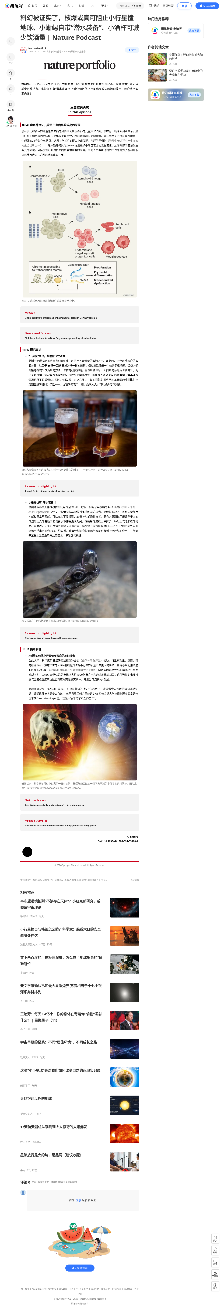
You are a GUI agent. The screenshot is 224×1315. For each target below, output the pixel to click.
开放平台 (73, 1288)
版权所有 (84, 1303)
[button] (194, 30)
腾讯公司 (75, 1303)
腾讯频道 (128, 1288)
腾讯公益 (105, 1288)
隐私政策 (63, 1288)
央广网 (24, 1001)
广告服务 (84, 1288)
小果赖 (24, 972)
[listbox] (79, 1031)
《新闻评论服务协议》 (67, 1182)
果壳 (22, 1170)
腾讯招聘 (95, 1288)
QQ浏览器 (116, 1288)
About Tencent (39, 1288)
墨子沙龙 (25, 1029)
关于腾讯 (25, 1288)
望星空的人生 (27, 1114)
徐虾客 (24, 916)
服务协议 (52, 1288)
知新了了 (25, 1085)
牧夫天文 (25, 1057)
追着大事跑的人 (28, 944)
